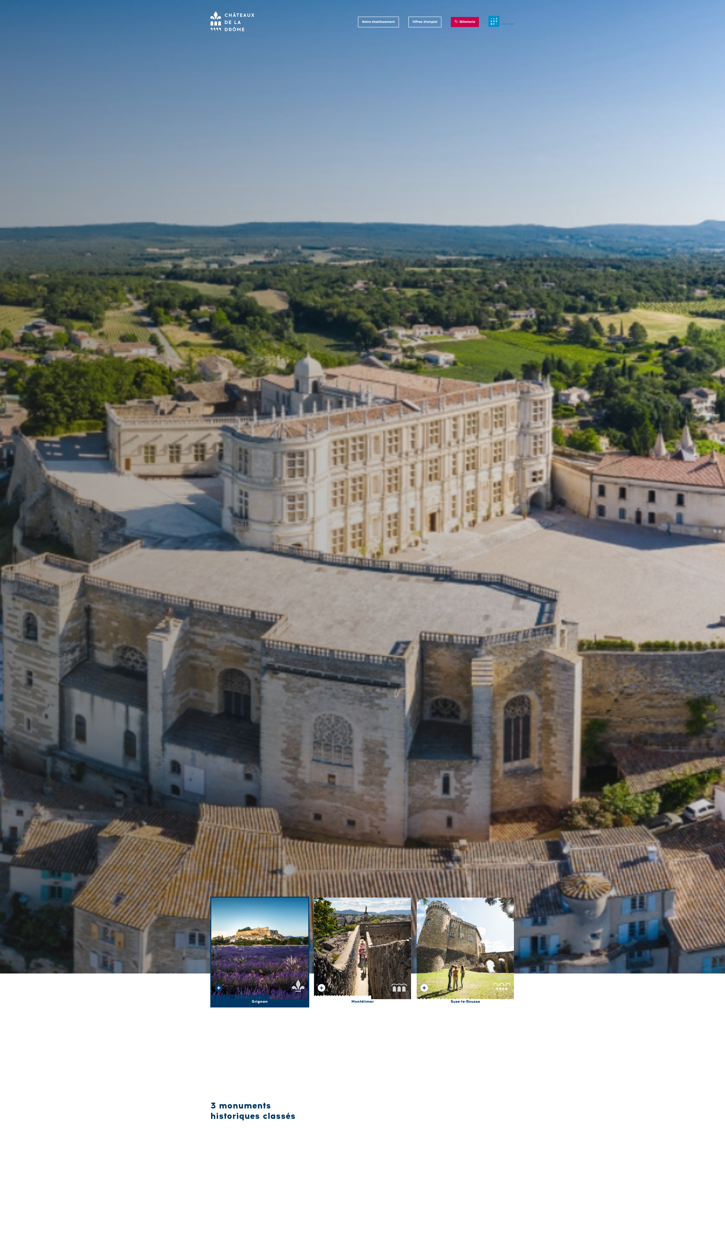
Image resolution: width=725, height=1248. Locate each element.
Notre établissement (378, 22)
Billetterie (467, 22)
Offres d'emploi (425, 22)
